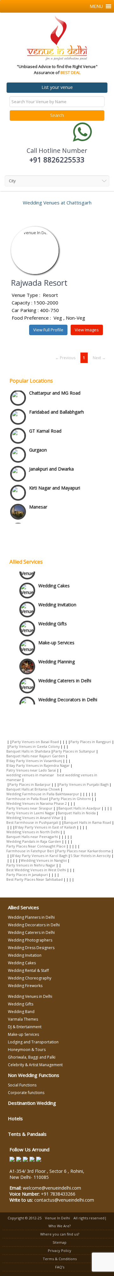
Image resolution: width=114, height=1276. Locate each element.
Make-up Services (56, 640)
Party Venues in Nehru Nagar (30, 865)
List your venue (57, 87)
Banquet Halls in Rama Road (87, 822)
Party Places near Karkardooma (84, 850)
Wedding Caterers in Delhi (64, 678)
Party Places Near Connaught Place (36, 846)
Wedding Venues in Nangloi (44, 860)
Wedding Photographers (30, 940)
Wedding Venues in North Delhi (33, 831)
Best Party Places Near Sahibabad (34, 879)
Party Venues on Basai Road (35, 741)
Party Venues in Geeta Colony (34, 746)
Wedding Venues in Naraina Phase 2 (36, 803)
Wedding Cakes (54, 583)
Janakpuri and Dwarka (51, 464)
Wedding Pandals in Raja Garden (33, 841)
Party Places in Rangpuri (90, 741)
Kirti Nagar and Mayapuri (54, 483)
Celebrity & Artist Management (35, 1064)
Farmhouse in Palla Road (27, 798)
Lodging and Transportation (33, 1042)
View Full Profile (48, 330)
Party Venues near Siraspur (29, 808)
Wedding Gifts (52, 621)
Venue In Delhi (57, 1218)
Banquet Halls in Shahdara (28, 751)
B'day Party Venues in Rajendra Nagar (38, 765)
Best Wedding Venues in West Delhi (36, 869)
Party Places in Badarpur (30, 784)
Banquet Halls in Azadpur (79, 808)
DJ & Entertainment (24, 1026)
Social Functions (22, 1085)
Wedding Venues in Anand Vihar (33, 817)
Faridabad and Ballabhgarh (56, 407)
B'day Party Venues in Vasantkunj (34, 760)
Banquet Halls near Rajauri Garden (35, 756)
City (12, 181)
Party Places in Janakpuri (27, 874)
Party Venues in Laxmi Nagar (30, 812)
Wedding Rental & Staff (28, 970)
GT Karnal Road (45, 426)
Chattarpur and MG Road (54, 388)
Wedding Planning (56, 659)
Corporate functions (26, 1092)
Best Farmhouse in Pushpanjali (32, 822)
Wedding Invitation (57, 602)
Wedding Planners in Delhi (31, 917)
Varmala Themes (23, 1019)
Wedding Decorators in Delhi (67, 697)
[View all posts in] (7, 741)
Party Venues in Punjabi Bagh (84, 784)
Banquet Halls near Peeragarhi (32, 836)
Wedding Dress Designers (31, 947)
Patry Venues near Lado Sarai (31, 770)
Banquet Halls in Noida (77, 812)
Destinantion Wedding (32, 1103)
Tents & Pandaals (27, 1134)
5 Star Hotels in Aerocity (90, 855)
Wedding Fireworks (25, 985)
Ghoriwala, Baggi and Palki (31, 1057)
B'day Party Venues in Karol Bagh (39, 855)
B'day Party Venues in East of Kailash (45, 827)
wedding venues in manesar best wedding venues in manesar (51, 777)
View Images (87, 330)
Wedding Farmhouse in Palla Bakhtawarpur (42, 793)
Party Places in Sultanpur (74, 751)
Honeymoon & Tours (27, 1049)
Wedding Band (21, 1011)
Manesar (38, 502)
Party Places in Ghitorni (71, 798)
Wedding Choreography (29, 978)
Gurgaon (38, 445)
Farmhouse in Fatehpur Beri (30, 850)
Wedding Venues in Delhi (30, 996)
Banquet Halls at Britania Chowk (33, 789)
